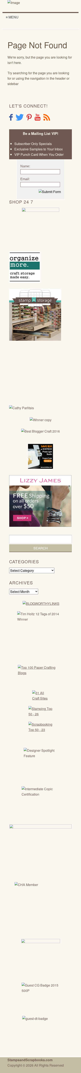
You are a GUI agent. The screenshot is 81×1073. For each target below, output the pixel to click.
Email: (25, 179)
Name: (25, 166)
